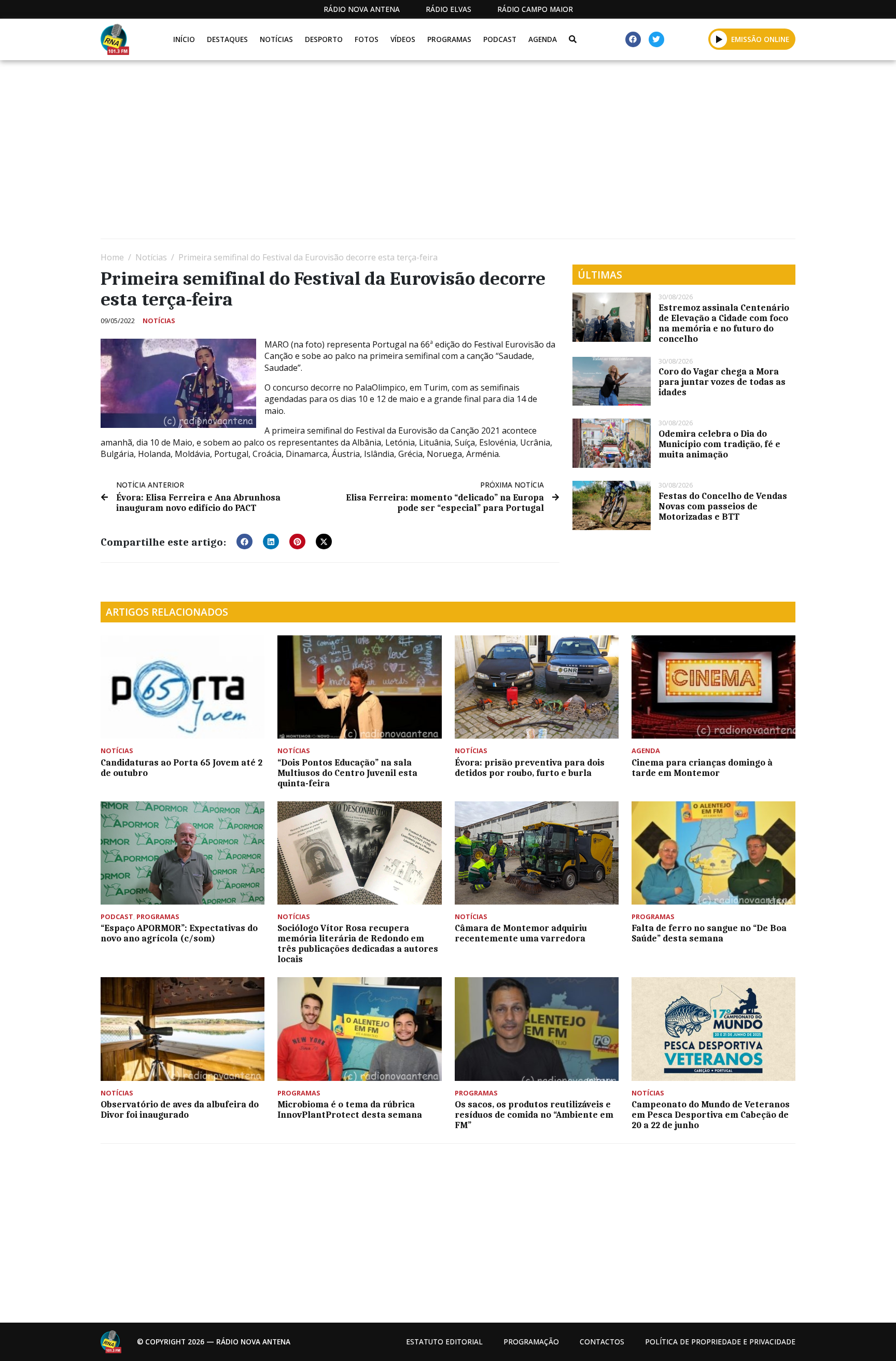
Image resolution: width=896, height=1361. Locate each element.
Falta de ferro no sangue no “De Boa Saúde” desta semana (709, 933)
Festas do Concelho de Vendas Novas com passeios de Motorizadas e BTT (723, 506)
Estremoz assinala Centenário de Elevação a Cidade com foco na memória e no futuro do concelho (724, 323)
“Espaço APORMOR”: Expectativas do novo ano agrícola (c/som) (179, 933)
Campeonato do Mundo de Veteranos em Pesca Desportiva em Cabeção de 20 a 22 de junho (711, 1114)
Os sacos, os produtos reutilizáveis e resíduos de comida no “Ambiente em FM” (534, 1114)
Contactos (602, 1341)
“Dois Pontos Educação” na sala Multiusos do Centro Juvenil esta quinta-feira (347, 772)
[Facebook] (633, 39)
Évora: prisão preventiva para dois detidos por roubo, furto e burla (530, 767)
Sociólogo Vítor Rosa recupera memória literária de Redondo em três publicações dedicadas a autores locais (357, 943)
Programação (531, 1341)
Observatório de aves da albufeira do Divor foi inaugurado (180, 1109)
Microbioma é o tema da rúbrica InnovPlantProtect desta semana (349, 1109)
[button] (719, 39)
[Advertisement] (412, 153)
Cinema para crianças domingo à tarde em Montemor (702, 767)
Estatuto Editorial (444, 1341)
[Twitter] (656, 39)
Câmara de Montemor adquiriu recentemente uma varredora (521, 933)
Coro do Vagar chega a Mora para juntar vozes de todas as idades (722, 381)
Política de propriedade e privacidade (720, 1341)
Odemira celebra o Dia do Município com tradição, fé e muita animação (719, 444)
